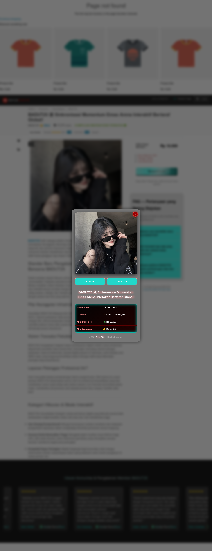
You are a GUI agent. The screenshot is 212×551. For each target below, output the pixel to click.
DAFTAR (122, 281)
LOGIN (90, 281)
